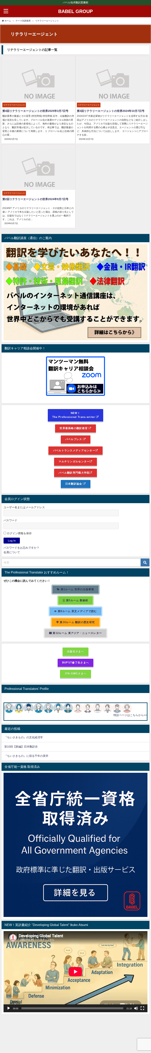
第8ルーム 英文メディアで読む (77, 611)
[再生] (9, 1008)
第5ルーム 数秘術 (76, 600)
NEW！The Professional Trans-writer (74, 415)
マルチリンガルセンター (74, 461)
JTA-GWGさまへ (76, 673)
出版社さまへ (75, 651)
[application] (75, 971)
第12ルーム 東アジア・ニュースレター (77, 633)
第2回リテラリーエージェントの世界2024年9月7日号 (35, 199)
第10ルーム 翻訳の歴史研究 (77, 622)
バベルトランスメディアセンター (74, 450)
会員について (12, 552)
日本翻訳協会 (74, 483)
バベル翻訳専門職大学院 (74, 472)
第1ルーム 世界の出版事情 (77, 589)
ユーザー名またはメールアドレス (24, 507)
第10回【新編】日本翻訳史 (21, 746)
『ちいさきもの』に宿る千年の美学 (26, 755)
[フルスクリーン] (142, 1008)
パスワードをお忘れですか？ (21, 547)
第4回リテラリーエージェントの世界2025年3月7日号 (35, 110)
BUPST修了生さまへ (75, 662)
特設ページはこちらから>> (130, 715)
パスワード (10, 520)
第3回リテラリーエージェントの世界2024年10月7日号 (111, 110)
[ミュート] (136, 1008)
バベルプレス (74, 439)
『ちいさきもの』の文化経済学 (26, 737)
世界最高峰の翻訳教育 (74, 428)
